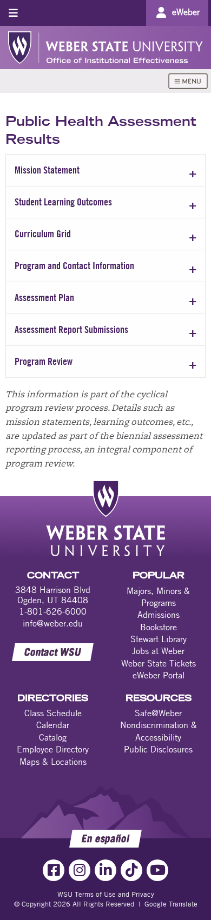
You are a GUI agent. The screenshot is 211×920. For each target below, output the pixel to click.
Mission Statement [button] (47, 170)
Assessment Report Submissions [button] (71, 329)
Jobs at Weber (158, 650)
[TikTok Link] (131, 870)
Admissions (158, 614)
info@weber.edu (53, 623)
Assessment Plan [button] (44, 297)
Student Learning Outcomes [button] (63, 202)
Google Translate (170, 903)
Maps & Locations (53, 761)
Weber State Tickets (158, 663)
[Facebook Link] (53, 870)
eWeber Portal (158, 675)
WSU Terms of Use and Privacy (105, 894)
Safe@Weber (158, 713)
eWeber (186, 11)
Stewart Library (158, 639)
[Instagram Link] (79, 870)
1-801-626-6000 (53, 611)
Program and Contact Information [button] (74, 265)
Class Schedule (53, 713)
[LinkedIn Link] (105, 870)
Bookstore (158, 627)
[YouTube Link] (157, 870)
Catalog (53, 737)
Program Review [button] (43, 361)
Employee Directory (53, 749)
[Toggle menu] (13, 13)
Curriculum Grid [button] (43, 234)
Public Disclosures (158, 749)
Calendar (52, 724)
